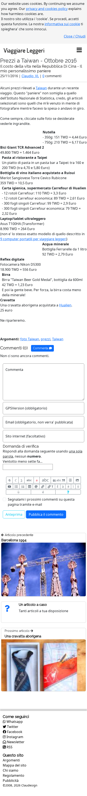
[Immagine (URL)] (77, 480)
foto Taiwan (29, 339)
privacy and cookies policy (47, 8)
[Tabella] (29, 486)
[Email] (36, 486)
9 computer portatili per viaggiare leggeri (33, 239)
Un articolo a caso (33, 605)
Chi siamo (10, 770)
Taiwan (41, 88)
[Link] (42, 486)
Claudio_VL (30, 76)
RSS (9, 747)
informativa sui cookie (62, 24)
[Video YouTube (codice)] (9, 486)
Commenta (41, 348)
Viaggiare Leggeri (24, 50)
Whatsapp (14, 721)
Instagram (14, 737)
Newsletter (15, 742)
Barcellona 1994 (14, 540)
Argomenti (11, 760)
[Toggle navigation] (79, 50)
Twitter (12, 726)
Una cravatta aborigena (23, 636)
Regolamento (13, 775)
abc (29, 480)
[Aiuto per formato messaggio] (68, 492)
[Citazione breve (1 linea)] (70, 480)
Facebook (14, 731)
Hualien (65, 305)
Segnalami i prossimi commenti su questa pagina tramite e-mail (41, 502)
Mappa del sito (14, 765)
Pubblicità (11, 780)
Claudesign (29, 785)
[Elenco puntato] (16, 486)
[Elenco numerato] (22, 486)
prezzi (45, 339)
